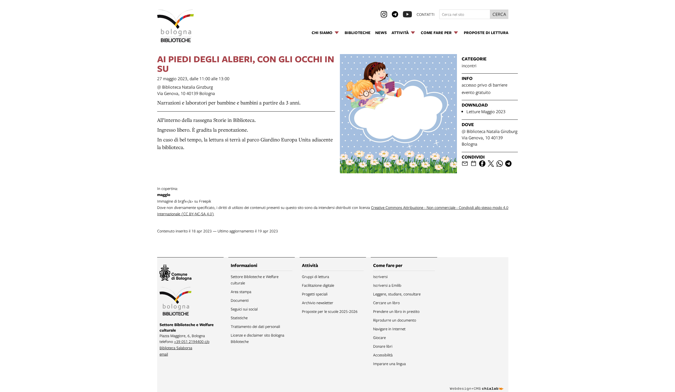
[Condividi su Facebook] (482, 163)
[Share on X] (491, 163)
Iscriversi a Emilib (387, 285)
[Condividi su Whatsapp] (499, 163)
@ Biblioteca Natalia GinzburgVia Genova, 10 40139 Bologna (186, 90)
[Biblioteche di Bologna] (175, 302)
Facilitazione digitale (318, 285)
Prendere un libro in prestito (396, 311)
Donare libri (382, 346)
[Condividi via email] (465, 163)
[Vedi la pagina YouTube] (407, 14)
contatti (426, 14)
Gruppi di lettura (315, 276)
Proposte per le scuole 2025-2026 (330, 311)
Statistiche (239, 317)
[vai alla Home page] (175, 25)
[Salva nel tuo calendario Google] (473, 163)
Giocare (379, 337)
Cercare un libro (386, 302)
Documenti (240, 300)
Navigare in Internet (389, 328)
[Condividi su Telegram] (508, 163)
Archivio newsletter (317, 302)
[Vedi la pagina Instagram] (384, 14)
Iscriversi (380, 276)
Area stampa (241, 291)
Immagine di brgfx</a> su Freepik (184, 195)
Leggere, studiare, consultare (397, 294)
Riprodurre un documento (394, 320)
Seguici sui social (244, 309)
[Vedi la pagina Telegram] (395, 14)
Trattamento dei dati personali (255, 326)
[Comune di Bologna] (175, 273)
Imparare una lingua (389, 363)
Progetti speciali (314, 294)
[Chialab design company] (477, 384)
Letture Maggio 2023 (485, 111)
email (164, 354)
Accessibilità (383, 354)
